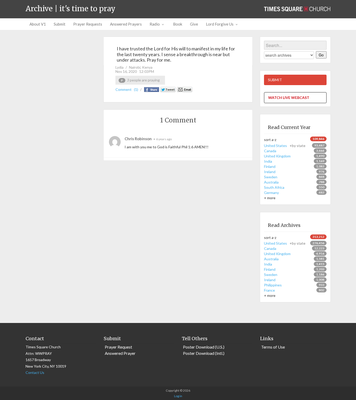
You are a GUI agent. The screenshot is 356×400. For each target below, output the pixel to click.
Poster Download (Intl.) (203, 353)
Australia (271, 182)
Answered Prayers (126, 24)
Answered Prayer (120, 353)
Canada (270, 151)
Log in (178, 396)
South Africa (274, 187)
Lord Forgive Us (220, 24)
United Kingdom (277, 156)
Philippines (273, 285)
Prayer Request (118, 346)
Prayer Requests (87, 24)
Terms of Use (273, 346)
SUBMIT (275, 80)
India (268, 161)
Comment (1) (126, 89)
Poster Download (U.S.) (203, 346)
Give (194, 24)
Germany (271, 192)
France (269, 290)
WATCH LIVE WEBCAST (288, 97)
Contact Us (35, 372)
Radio (155, 24)
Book (177, 24)
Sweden (270, 177)
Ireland (269, 171)
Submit (59, 24)
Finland (269, 166)
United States (284, 145)
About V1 (37, 24)
